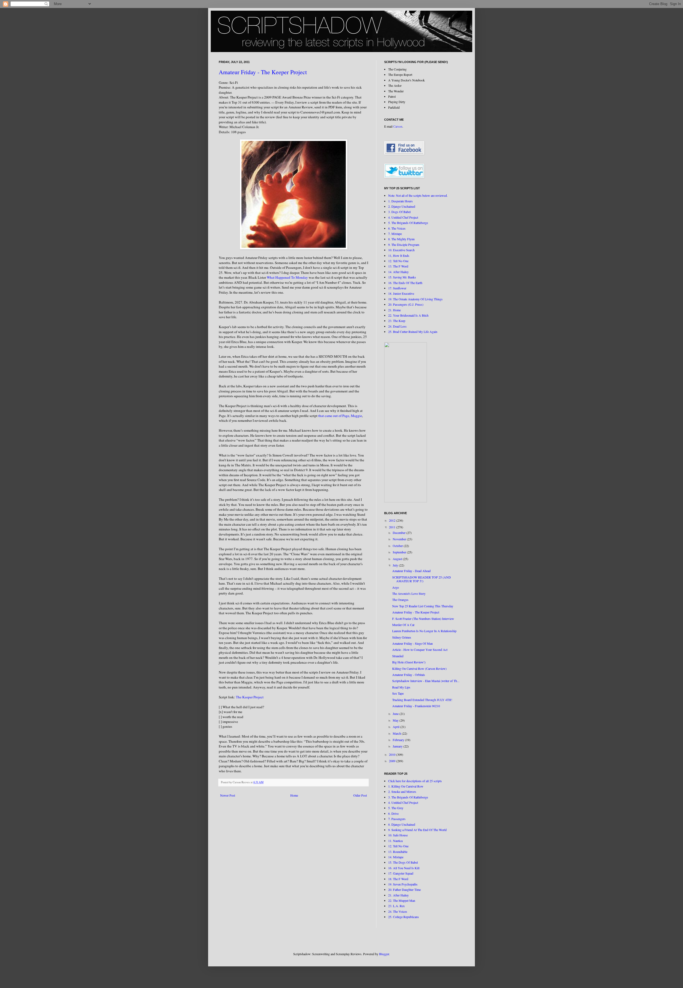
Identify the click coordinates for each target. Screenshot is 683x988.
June (396, 713)
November (400, 539)
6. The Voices (397, 228)
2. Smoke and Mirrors (402, 791)
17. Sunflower (397, 288)
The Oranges (400, 599)
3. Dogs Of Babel (399, 212)
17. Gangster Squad (400, 873)
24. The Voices (397, 911)
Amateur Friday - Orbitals (408, 674)
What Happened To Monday (287, 277)
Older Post (360, 795)
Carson (397, 126)
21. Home (394, 310)
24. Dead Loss (397, 326)
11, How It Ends (398, 255)
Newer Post (227, 795)
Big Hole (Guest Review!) (409, 662)
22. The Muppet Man (401, 900)
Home (294, 795)
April (396, 727)
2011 (392, 527)
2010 (392, 754)
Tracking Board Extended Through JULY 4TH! (422, 700)
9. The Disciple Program (403, 244)
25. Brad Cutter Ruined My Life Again (412, 331)
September (400, 552)
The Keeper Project (250, 697)
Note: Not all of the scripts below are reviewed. (418, 195)
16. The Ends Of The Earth (405, 283)
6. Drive (393, 813)
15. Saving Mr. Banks (402, 277)
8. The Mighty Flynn (401, 239)
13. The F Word (398, 266)
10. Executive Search (401, 250)
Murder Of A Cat (403, 625)
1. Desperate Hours (400, 201)
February (399, 740)
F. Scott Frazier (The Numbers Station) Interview (423, 618)
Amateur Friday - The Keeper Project (263, 72)
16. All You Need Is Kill (403, 868)
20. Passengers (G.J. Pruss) (405, 304)
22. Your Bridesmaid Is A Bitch (408, 315)
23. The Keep (396, 320)
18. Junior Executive (401, 293)
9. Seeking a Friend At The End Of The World (417, 830)
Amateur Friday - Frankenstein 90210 (416, 706)
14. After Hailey (398, 272)
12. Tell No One (398, 261)
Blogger (384, 954)
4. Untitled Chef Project (403, 217)
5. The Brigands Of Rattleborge (408, 223)
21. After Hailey (398, 895)
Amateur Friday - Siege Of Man (412, 643)
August (398, 559)
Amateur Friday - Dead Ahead (411, 571)
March (397, 733)
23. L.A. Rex (396, 906)
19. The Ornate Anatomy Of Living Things (415, 299)
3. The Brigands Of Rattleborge (408, 797)
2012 (392, 520)
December (399, 532)
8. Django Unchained (401, 824)
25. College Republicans (403, 917)
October (398, 546)
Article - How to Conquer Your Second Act (419, 649)
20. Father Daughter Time (404, 889)
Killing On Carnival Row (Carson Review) (419, 668)
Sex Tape (398, 693)
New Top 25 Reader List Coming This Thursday (422, 606)
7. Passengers (397, 819)
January (398, 746)
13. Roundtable (397, 851)
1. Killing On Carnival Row (405, 786)
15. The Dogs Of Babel (403, 862)
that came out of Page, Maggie (340, 415)
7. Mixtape (395, 233)
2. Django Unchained (401, 206)
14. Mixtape (395, 857)
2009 (392, 761)
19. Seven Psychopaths (403, 884)
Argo (395, 587)
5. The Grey (395, 808)
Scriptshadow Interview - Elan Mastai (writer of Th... (425, 681)
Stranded (397, 656)
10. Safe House (398, 835)
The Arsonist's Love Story (409, 593)
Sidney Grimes (401, 637)
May (396, 720)
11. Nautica (395, 841)
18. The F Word (398, 879)
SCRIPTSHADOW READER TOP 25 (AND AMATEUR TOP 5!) (421, 579)
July (396, 565)
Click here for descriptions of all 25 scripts (415, 781)
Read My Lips (401, 687)
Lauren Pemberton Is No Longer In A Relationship (424, 631)
